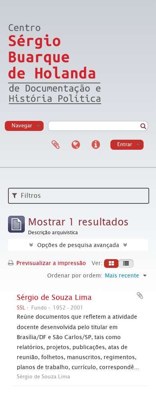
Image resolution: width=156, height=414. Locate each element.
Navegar (22, 126)
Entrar (124, 144)
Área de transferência (56, 145)
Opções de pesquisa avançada (78, 245)
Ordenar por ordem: (74, 275)
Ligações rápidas (96, 145)
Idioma (76, 145)
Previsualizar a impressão (50, 263)
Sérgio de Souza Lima (54, 297)
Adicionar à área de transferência (140, 295)
